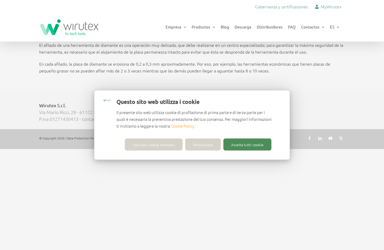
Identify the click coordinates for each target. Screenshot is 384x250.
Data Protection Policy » (84, 138)
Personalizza (203, 144)
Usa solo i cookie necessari (154, 144)
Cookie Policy (182, 126)
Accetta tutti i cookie (247, 144)
